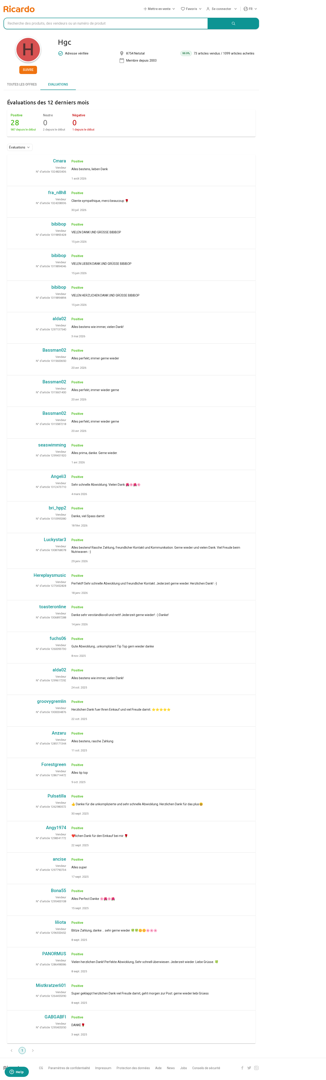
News (171, 1068)
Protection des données (133, 1068)
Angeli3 (58, 476)
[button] (160, 9)
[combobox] (106, 23)
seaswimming (52, 445)
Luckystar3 (55, 539)
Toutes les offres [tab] (22, 84)
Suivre (28, 70)
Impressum (103, 1068)
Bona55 (58, 890)
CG (41, 1068)
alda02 (59, 318)
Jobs (183, 1068)
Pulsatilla (57, 796)
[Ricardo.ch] (19, 9)
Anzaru (59, 733)
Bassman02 (54, 350)
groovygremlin (51, 701)
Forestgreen (53, 764)
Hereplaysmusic (50, 575)
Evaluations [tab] (58, 84)
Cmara (59, 161)
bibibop (58, 224)
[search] (233, 23)
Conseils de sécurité (206, 1068)
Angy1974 (56, 827)
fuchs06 (58, 638)
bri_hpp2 (57, 508)
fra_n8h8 (57, 192)
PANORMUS (54, 953)
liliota (60, 922)
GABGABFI (55, 1017)
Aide (158, 1068)
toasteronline (52, 606)
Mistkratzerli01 (51, 985)
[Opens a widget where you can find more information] (16, 1072)
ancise (59, 859)
